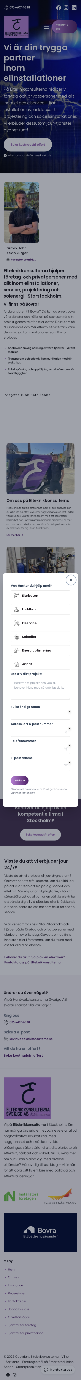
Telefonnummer (23, 741)
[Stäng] (71, 580)
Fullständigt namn (25, 707)
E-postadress (22, 758)
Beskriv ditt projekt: (26, 674)
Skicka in (19, 780)
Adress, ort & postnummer (32, 724)
